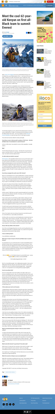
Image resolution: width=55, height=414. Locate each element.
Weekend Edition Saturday (10, 372)
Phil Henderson (5, 158)
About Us (21, 398)
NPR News (45, 49)
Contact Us (44, 400)
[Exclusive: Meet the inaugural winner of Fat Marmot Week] (40, 51)
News (45, 57)
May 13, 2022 (23, 259)
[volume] (6, 5)
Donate (50, 1)
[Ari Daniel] (4, 383)
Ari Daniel (7, 32)
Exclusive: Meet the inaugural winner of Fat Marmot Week (48, 52)
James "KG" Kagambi (9, 74)
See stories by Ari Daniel (13, 383)
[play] (3, 5)
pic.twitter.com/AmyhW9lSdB (21, 256)
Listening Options (22, 400)
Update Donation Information (47, 398)
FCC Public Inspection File (35, 398)
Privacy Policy (33, 400)
